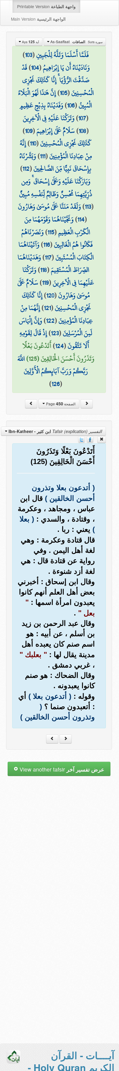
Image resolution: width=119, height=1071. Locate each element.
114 (81, 219)
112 (26, 168)
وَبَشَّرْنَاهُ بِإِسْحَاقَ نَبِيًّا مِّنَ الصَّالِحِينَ (55, 162)
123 (55, 333)
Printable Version (46, 6)
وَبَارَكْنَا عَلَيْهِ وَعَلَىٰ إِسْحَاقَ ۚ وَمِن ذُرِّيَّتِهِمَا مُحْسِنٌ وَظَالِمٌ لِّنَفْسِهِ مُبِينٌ (55, 188)
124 (59, 345)
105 (63, 92)
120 (50, 295)
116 (46, 244)
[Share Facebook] (90, 439)
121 (47, 307)
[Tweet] (81, 439)
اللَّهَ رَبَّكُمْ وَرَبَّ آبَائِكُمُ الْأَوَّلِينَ (52, 365)
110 (33, 143)
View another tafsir (61, 769)
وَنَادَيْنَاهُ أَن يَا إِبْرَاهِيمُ (66, 67)
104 (35, 67)
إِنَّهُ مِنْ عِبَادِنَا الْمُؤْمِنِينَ (56, 150)
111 (42, 156)
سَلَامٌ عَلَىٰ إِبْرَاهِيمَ (56, 130)
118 (43, 269)
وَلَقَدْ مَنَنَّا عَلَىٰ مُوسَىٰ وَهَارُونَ (49, 206)
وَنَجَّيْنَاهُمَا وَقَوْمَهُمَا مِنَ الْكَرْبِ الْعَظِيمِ (57, 226)
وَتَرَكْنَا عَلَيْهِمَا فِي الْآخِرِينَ (58, 276)
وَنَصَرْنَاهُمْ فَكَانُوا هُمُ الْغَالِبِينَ (57, 238)
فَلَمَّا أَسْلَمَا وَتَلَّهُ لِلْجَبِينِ (62, 54)
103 (28, 54)
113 (88, 206)
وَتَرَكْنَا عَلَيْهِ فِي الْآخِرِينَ (48, 118)
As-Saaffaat (76, 41)
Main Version (38, 19)
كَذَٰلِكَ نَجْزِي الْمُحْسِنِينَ (66, 143)
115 (51, 232)
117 (48, 257)
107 (82, 118)
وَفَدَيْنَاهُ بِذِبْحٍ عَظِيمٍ (41, 105)
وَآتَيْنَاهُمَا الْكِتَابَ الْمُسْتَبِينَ (56, 251)
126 (56, 383)
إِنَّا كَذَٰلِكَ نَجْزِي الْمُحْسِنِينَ (56, 302)
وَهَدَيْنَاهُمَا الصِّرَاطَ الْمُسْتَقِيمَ (53, 264)
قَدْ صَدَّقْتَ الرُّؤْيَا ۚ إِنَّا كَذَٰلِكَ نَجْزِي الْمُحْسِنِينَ (58, 80)
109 (29, 130)
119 (45, 282)
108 (82, 130)
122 (50, 320)
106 (71, 105)
